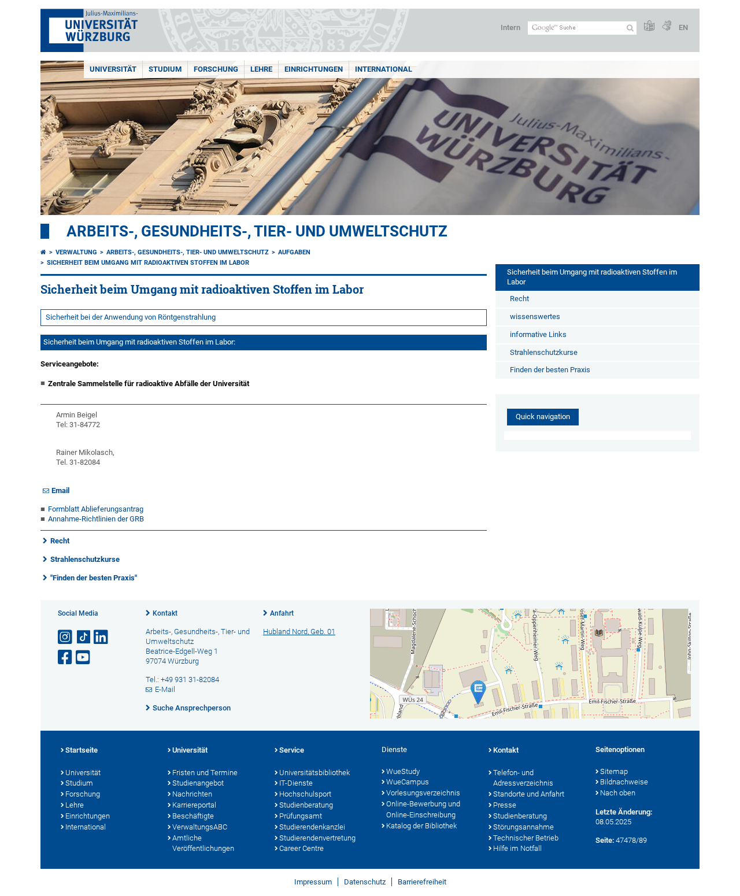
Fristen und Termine (205, 772)
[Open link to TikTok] (84, 637)
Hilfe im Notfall (517, 848)
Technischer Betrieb (525, 838)
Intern (510, 27)
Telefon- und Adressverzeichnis (523, 778)
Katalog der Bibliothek (421, 825)
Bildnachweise (624, 781)
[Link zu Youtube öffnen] (84, 657)
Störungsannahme (523, 827)
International (383, 69)
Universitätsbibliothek (314, 772)
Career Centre (301, 848)
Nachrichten (192, 794)
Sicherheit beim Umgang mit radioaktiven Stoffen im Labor (148, 262)
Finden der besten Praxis (550, 369)
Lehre (261, 69)
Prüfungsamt (300, 816)
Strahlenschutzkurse (85, 559)
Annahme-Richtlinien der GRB (96, 518)
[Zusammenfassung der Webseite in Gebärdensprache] (666, 26)
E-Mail (165, 689)
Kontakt (165, 613)
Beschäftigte (193, 816)
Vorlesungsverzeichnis (423, 792)
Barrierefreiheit (422, 882)
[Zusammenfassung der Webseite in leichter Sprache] (649, 26)
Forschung (216, 69)
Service (291, 750)
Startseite (81, 750)
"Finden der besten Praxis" (93, 577)
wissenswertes (535, 316)
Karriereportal (194, 805)
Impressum (313, 882)
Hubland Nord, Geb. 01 (299, 631)
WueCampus (407, 781)
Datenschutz (365, 882)
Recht (61, 540)
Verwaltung (76, 252)
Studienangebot (198, 783)
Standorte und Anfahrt (528, 794)
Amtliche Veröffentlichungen (203, 843)
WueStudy (403, 771)
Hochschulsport (305, 794)
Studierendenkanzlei (312, 827)
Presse (504, 805)
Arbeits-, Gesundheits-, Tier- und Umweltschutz (256, 231)
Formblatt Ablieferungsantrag (95, 509)
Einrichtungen (313, 69)
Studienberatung (306, 805)
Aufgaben (294, 252)
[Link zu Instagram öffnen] (66, 637)
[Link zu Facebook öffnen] (66, 657)
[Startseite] (43, 252)
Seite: (604, 840)
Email (60, 490)
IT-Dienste (296, 783)
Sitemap (614, 771)
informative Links (538, 334)
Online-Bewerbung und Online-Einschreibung (423, 809)
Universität (113, 69)
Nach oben (617, 792)
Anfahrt (282, 613)
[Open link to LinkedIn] (102, 637)
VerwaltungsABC (199, 827)
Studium (165, 69)
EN (683, 27)
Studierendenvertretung (317, 838)
